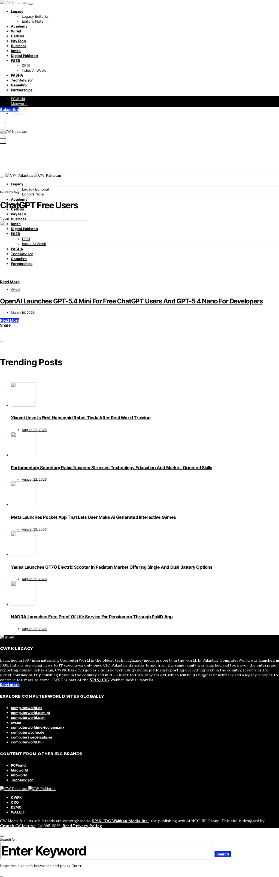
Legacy (17, 11)
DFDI (26, 65)
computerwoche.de (27, 732)
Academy (19, 26)
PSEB (15, 60)
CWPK (16, 797)
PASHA (17, 75)
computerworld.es (26, 708)
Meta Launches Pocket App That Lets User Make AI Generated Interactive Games (93, 517)
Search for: (8, 839)
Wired (16, 31)
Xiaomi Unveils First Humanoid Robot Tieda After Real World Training (80, 417)
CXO (15, 802)
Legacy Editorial (35, 16)
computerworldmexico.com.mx (37, 727)
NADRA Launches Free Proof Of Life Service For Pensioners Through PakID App (91, 616)
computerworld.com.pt (30, 712)
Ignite (16, 51)
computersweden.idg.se (31, 737)
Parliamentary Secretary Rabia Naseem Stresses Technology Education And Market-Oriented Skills (111, 467)
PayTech (18, 41)
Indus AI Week (34, 70)
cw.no (16, 722)
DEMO (16, 807)
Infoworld (19, 108)
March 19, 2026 (23, 313)
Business (18, 46)
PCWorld (18, 99)
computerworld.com (28, 717)
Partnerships (21, 90)
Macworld (19, 103)
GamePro (19, 85)
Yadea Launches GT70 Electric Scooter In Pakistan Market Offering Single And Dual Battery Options (112, 567)
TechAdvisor (22, 80)
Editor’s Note (33, 21)
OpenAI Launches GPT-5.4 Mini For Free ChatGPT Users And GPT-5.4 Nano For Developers (131, 301)
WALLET (18, 812)
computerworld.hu (26, 742)
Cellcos (17, 36)
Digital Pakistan (24, 55)
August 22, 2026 (34, 430)
